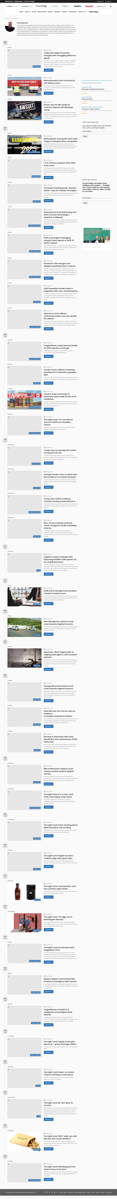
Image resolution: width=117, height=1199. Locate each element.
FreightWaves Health (79, 1192)
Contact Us (108, 1)
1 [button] (94, 247)
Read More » (48, 70)
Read (21, 12)
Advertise (70, 1192)
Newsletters (100, 1)
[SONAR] (101, 6)
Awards (57, 12)
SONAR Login (18, 1)
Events (64, 12)
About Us (82, 12)
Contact (88, 1192)
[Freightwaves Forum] (66, 6)
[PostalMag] (77, 6)
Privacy (98, 1192)
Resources (72, 12)
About (65, 1192)
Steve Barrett (22, 23)
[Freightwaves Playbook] (54, 6)
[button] (97, 242)
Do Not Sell (108, 1192)
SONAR (50, 12)
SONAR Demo (9, 1)
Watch (27, 12)
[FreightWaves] (12, 6)
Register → (85, 93)
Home (8, 18)
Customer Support (29, 1)
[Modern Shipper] (27, 6)
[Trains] (89, 6)
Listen (34, 12)
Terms (93, 1192)
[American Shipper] (41, 6)
